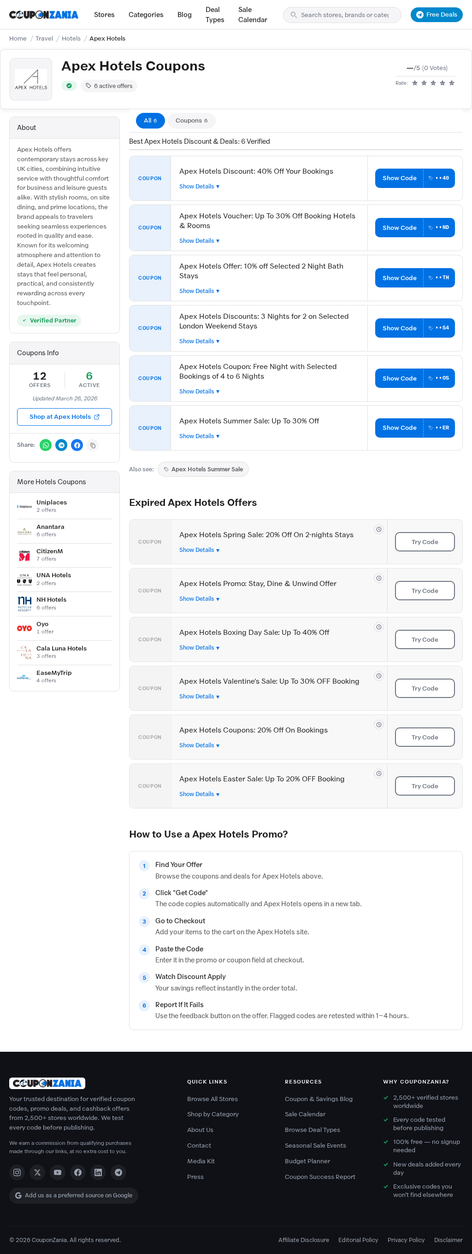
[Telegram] (118, 1172)
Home (18, 38)
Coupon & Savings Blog (319, 1099)
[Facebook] (78, 1172)
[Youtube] (57, 1172)
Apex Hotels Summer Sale (207, 469)
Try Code (425, 542)
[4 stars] (442, 83)
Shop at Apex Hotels (60, 416)
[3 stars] (433, 83)
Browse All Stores (212, 1099)
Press (195, 1176)
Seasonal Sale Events (315, 1145)
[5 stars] (452, 83)
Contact (199, 1145)
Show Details (196, 186)
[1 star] (415, 83)
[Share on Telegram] (61, 445)
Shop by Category (213, 1114)
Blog (184, 14)
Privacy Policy (406, 1239)
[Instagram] (17, 1172)
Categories (146, 14)
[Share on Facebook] (77, 445)
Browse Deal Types (312, 1129)
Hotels (71, 38)
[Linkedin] (98, 1172)
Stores (104, 14)
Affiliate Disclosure (303, 1239)
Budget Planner (307, 1161)
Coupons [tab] (192, 120)
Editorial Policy (358, 1239)
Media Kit (201, 1161)
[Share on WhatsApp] (46, 445)
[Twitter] (37, 1172)
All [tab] (150, 120)
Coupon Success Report (320, 1176)
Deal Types (215, 14)
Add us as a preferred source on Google (78, 1195)
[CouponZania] (89, 1083)
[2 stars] (424, 83)
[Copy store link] (93, 445)
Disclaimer (448, 1239)
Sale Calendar (252, 14)
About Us (200, 1129)
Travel (44, 38)
